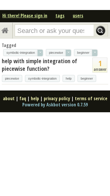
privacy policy (57, 98)
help (69, 78)
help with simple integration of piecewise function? (39, 65)
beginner (87, 78)
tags (60, 15)
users (78, 15)
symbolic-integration (42, 78)
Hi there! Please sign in (24, 15)
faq (22, 98)
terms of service (91, 98)
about (9, 98)
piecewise (12, 78)
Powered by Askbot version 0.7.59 (55, 104)
